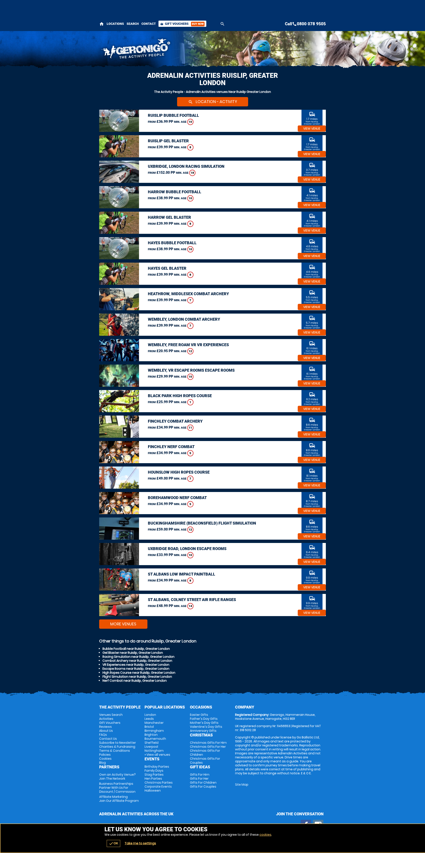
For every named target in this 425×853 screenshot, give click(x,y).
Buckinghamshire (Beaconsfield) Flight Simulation (202, 523)
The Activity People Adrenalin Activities (173, 49)
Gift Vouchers (182, 23)
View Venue (311, 128)
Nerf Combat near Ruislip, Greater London (134, 680)
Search (133, 23)
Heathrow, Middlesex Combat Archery (188, 293)
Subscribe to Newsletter (117, 742)
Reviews (105, 726)
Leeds (149, 718)
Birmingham (154, 730)
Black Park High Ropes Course (180, 395)
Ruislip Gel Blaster (168, 141)
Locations (115, 23)
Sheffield (151, 742)
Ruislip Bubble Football (173, 115)
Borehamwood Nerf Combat (177, 497)
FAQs (103, 734)
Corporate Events (158, 786)
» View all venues (157, 754)
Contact (148, 23)
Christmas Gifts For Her (208, 746)
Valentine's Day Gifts (206, 726)
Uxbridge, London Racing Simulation (186, 166)
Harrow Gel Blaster (169, 217)
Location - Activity (212, 101)
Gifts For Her (199, 778)
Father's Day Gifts (204, 718)
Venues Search (111, 714)
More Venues (123, 624)
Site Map (241, 784)
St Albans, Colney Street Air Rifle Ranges (192, 599)
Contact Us (108, 738)
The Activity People (168, 92)
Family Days (154, 770)
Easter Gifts (199, 714)
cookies (265, 834)
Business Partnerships (117, 787)
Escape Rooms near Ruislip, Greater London (135, 668)
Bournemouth (155, 738)
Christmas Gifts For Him (208, 742)
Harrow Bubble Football (174, 191)
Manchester (154, 722)
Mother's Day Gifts (204, 722)
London (150, 714)
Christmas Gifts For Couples (205, 760)
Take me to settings (140, 843)
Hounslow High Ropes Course (179, 472)
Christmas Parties (159, 782)
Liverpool (151, 746)
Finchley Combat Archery (175, 421)
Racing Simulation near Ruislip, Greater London (138, 656)
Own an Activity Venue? (117, 776)
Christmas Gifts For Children (205, 752)
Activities (106, 718)
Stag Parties (154, 774)
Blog (102, 762)
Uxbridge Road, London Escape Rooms (187, 548)
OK (113, 843)
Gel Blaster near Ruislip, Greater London (132, 652)
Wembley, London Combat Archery (184, 319)
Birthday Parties (157, 766)
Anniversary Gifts (203, 730)
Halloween (153, 790)
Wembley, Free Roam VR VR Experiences (188, 344)
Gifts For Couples (203, 786)
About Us (106, 730)
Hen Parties (153, 778)
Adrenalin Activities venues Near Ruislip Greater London (228, 92)
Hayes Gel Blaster (167, 268)
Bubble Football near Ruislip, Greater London (136, 648)
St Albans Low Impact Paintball (181, 574)
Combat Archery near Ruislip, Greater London (137, 660)
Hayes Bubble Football (172, 242)
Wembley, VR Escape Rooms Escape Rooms (191, 370)
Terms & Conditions (114, 750)
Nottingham (154, 750)
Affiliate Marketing (119, 798)
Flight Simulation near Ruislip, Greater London (137, 676)
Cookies (105, 758)
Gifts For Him (199, 774)
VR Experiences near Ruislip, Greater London (135, 664)
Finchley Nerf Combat (171, 446)
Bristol (149, 726)
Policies (105, 754)
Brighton (151, 734)
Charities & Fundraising (117, 746)
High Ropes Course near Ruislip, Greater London (138, 672)
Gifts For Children (203, 782)
